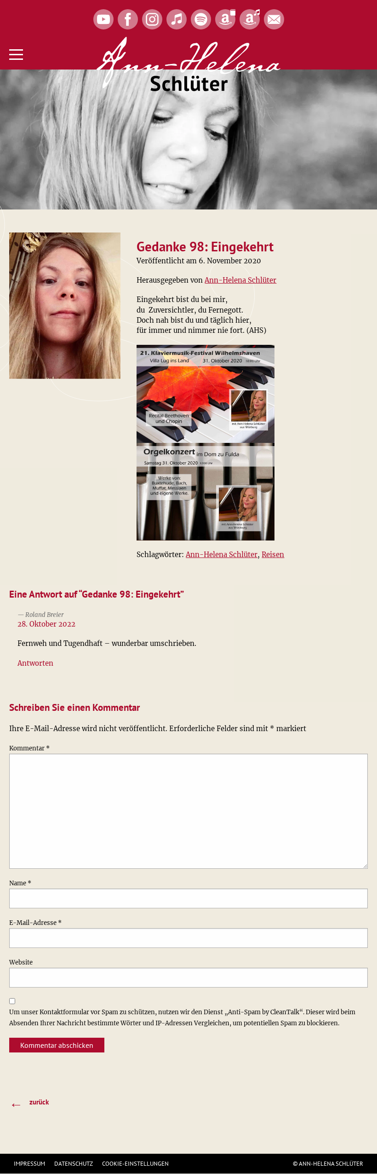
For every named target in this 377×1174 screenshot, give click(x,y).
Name (20, 883)
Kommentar (29, 748)
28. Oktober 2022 (46, 624)
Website (21, 962)
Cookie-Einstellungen (135, 1164)
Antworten (35, 663)
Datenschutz (73, 1164)
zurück (29, 1102)
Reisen (273, 554)
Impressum (29, 1164)
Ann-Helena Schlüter (240, 280)
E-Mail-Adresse (35, 923)
